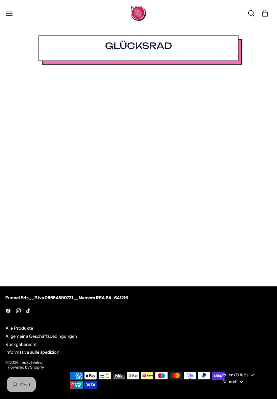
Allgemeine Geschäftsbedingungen (41, 336)
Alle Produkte (19, 328)
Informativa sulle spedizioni (32, 352)
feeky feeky (30, 362)
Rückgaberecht (21, 344)
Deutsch (229, 381)
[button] (251, 13)
